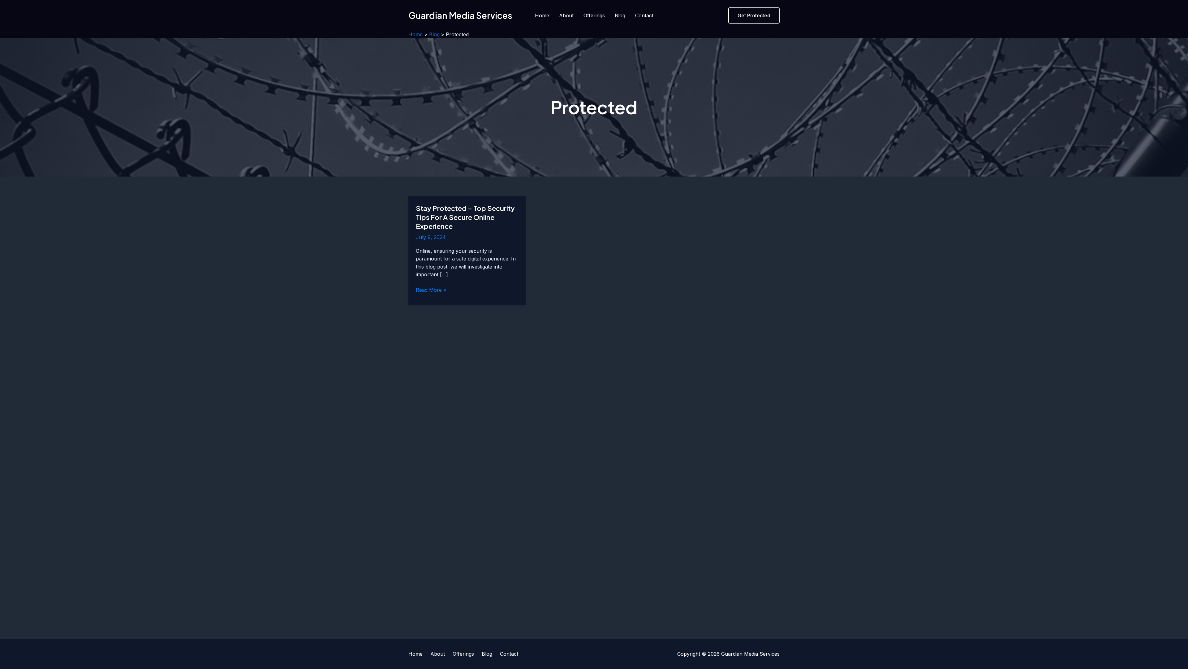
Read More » (431, 290)
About (566, 15)
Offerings (594, 15)
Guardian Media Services (460, 15)
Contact (644, 15)
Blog (620, 15)
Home (542, 15)
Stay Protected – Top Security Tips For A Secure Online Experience (465, 217)
